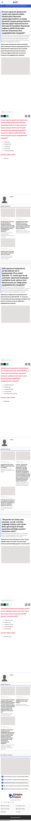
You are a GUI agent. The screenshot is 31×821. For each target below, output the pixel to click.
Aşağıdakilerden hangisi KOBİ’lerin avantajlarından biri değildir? (7, 466)
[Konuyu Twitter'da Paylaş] (4, 116)
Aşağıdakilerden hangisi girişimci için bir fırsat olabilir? (22, 701)
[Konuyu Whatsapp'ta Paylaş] (7, 116)
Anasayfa (4, 35)
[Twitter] (4, 802)
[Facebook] (2, 802)
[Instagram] (6, 802)
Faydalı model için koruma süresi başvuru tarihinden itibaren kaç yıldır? (7, 253)
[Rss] (13, 802)
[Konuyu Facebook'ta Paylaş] (2, 116)
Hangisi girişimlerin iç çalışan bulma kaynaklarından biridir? (16, 779)
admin (11, 196)
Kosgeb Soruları (9, 35)
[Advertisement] (15, 93)
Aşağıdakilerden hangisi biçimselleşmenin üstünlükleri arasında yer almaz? (16, 789)
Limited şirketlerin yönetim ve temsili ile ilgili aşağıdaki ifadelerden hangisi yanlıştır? (16, 776)
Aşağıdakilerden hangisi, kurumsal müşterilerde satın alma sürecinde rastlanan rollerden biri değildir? (16, 782)
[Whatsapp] (11, 802)
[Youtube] (8, 802)
